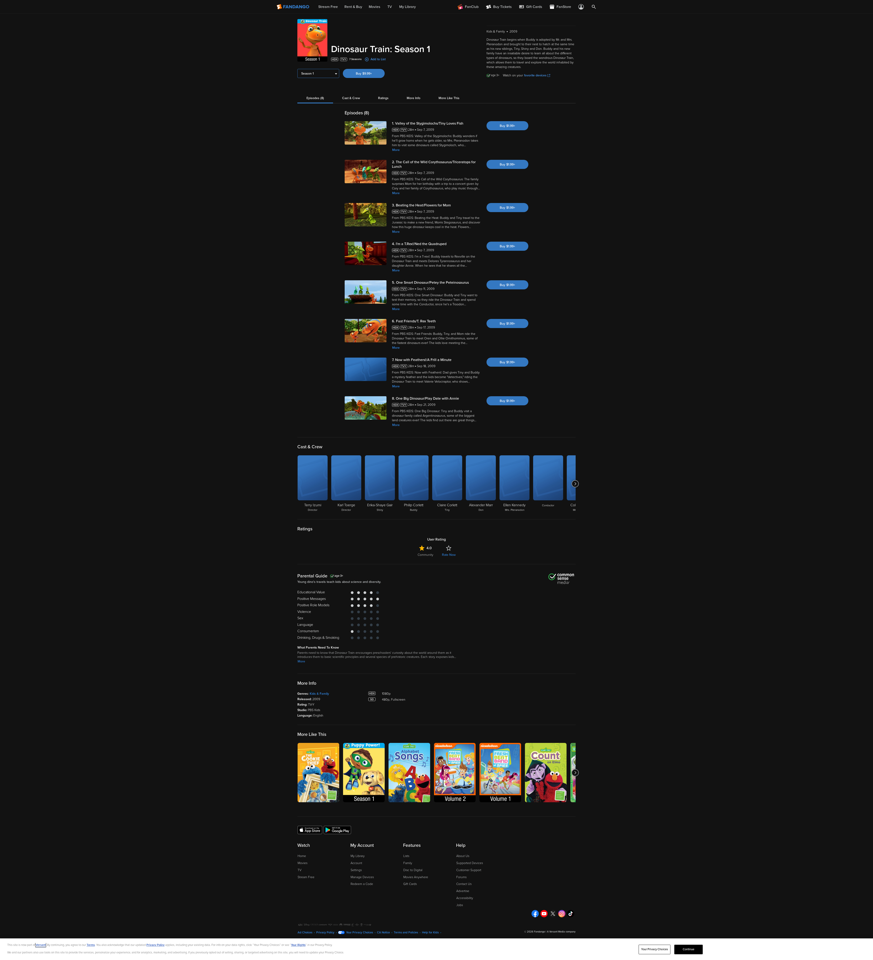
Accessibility (464, 898)
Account (356, 863)
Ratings (383, 98)
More (396, 150)
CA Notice (383, 932)
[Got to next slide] (575, 483)
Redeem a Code (362, 884)
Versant (41, 945)
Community (425, 555)
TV (299, 870)
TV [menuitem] (389, 7)
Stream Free (306, 877)
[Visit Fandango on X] (553, 913)
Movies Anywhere (415, 877)
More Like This (449, 98)
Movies (302, 863)
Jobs (459, 905)
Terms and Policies (406, 932)
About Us (462, 856)
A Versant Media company (561, 931)
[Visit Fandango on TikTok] (570, 913)
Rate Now (449, 555)
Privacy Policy (325, 932)
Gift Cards (410, 884)
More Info (413, 98)
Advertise (462, 891)
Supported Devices (469, 863)
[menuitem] (530, 7)
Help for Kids (430, 932)
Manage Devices (362, 877)
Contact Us (464, 884)
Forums (461, 877)
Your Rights (298, 945)
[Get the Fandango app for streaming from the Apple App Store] (309, 830)
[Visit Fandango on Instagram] (562, 913)
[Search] (594, 7)
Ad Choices (305, 932)
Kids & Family (319, 694)
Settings (356, 870)
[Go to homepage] (293, 7)
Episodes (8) (315, 98)
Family (407, 863)
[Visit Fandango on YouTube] (544, 913)
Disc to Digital (412, 870)
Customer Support (468, 870)
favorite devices (535, 75)
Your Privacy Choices (359, 932)
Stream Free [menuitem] (328, 7)
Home (302, 856)
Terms (91, 945)
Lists (406, 856)
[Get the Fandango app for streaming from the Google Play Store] (337, 830)
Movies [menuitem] (374, 7)
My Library (358, 856)
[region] (436, 949)
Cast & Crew (351, 98)
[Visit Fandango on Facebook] (535, 913)
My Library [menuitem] (407, 7)
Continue (689, 949)
